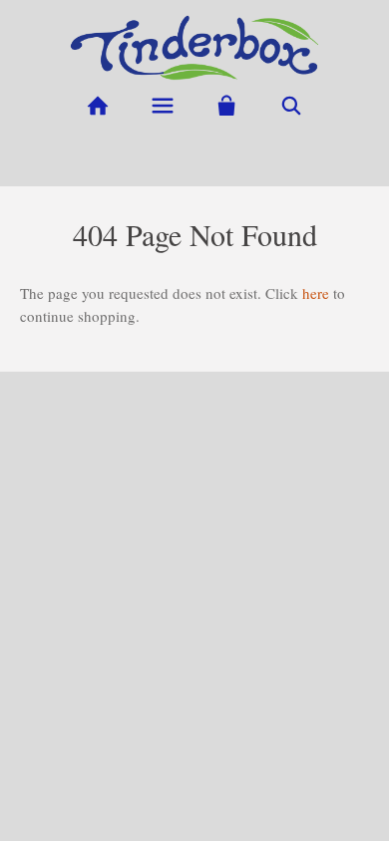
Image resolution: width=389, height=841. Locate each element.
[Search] (291, 106)
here (315, 293)
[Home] (97, 106)
